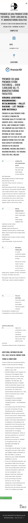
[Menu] (26, 3)
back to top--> (19, 517)
